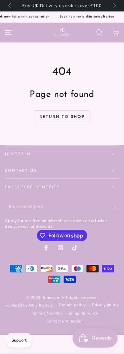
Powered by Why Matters (29, 305)
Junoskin (51, 297)
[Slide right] (113, 5)
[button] (99, 32)
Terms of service (47, 313)
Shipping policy (83, 313)
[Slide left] (10, 5)
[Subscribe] (115, 207)
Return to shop (62, 117)
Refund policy (72, 304)
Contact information (65, 321)
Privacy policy (105, 304)
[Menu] (8, 32)
